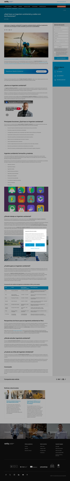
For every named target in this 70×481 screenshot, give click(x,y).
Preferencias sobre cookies (35, 248)
